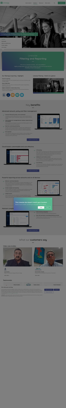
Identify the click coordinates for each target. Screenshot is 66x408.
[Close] (51, 199)
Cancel (47, 207)
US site (41, 207)
